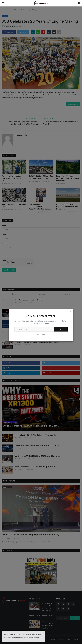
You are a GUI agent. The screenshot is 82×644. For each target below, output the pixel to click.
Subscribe (60, 329)
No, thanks (41, 334)
